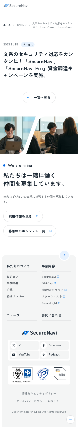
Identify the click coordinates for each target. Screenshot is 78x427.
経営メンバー (15, 296)
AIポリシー (55, 401)
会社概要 (12, 283)
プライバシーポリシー (30, 401)
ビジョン (12, 276)
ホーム (7, 25)
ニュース (13, 315)
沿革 (9, 290)
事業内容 (48, 265)
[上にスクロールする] (64, 255)
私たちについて (18, 265)
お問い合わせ (52, 315)
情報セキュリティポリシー (39, 393)
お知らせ (22, 25)
